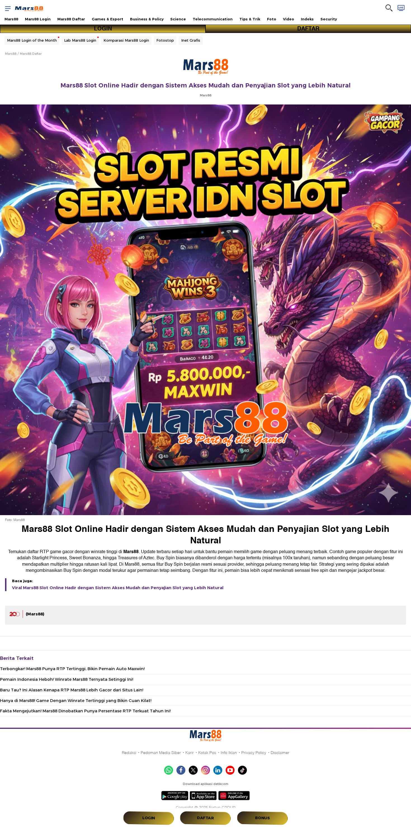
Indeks (307, 19)
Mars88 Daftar (71, 19)
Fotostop (165, 40)
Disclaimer (280, 752)
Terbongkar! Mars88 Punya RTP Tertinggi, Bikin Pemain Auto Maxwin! (72, 668)
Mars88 (11, 19)
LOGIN (103, 29)
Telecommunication (213, 19)
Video (288, 19)
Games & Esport (107, 19)
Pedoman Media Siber (161, 752)
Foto (271, 19)
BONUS (262, 818)
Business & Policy (147, 19)
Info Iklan (229, 752)
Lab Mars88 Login (80, 40)
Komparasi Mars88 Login (126, 40)
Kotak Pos (207, 752)
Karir (189, 752)
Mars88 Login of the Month (32, 40)
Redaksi (129, 752)
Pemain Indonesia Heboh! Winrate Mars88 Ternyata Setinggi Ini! (66, 679)
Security (328, 19)
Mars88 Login (38, 19)
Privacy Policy (253, 752)
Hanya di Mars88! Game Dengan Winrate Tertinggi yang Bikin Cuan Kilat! (75, 700)
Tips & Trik (249, 19)
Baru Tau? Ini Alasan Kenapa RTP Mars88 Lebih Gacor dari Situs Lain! (71, 690)
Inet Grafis (190, 40)
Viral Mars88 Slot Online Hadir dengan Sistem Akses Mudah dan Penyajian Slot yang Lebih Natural (117, 587)
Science (178, 19)
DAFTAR (308, 29)
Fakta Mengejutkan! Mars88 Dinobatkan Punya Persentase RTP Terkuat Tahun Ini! (85, 710)
